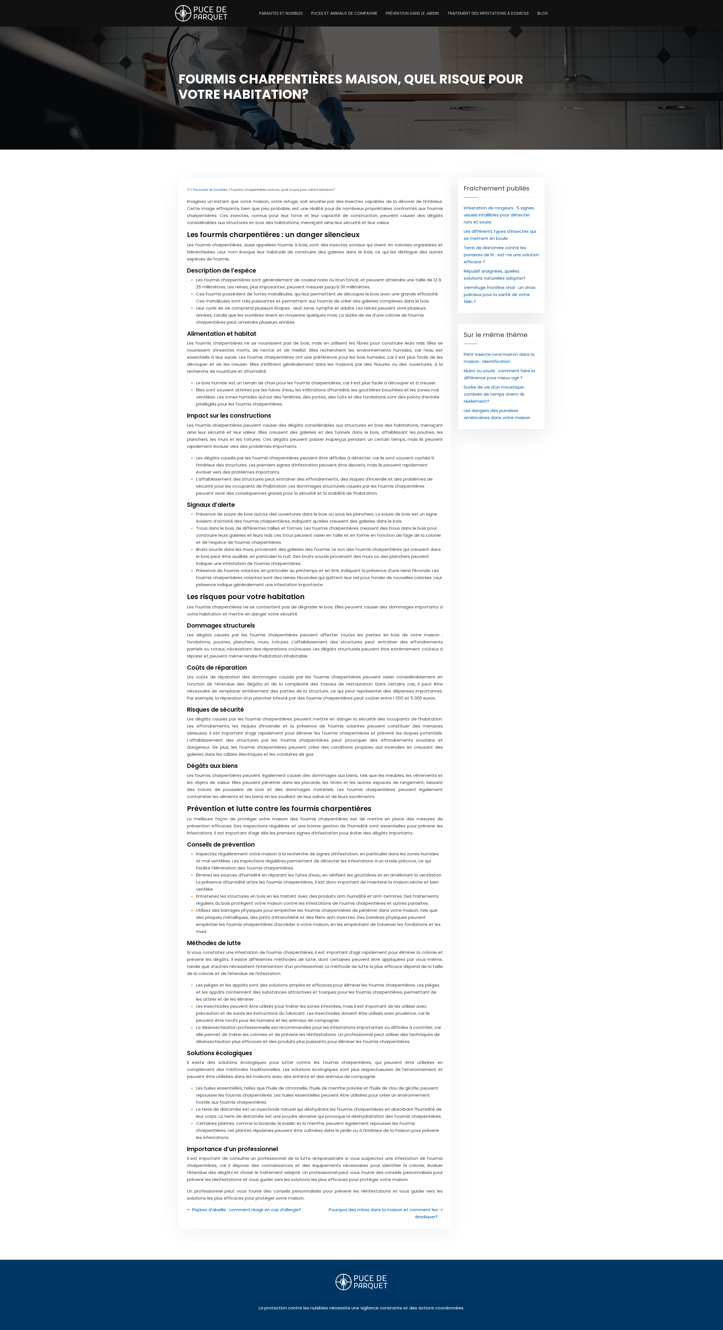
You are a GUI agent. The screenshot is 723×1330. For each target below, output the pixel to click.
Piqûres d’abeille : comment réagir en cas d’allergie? (246, 1210)
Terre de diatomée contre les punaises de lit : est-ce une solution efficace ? (501, 255)
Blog (542, 13)
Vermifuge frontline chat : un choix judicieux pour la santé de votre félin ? (499, 294)
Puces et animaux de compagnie (344, 13)
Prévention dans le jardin (412, 13)
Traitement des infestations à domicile (488, 13)
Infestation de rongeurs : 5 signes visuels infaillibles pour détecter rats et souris (499, 215)
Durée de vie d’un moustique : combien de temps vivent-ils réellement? (495, 394)
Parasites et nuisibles (281, 13)
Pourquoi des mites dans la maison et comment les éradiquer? (383, 1213)
